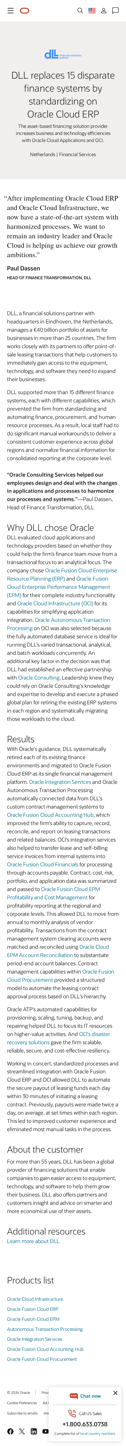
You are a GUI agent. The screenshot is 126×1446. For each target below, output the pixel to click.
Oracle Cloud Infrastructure (35, 1299)
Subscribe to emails (22, 1413)
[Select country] (92, 10)
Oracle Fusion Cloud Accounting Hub (50, 814)
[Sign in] (103, 10)
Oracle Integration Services (60, 781)
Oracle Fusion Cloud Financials (42, 864)
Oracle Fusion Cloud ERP (32, 1309)
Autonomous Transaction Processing (45, 1329)
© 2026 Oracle (18, 1392)
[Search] (80, 10)
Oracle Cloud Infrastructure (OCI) (55, 603)
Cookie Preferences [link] (22, 1402)
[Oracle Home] (24, 10)
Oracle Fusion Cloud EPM (33, 1319)
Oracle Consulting (38, 677)
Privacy (47, 1392)
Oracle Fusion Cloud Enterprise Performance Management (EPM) (58, 587)
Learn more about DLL (33, 1241)
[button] (10, 10)
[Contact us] (115, 10)
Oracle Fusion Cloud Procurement (42, 1359)
